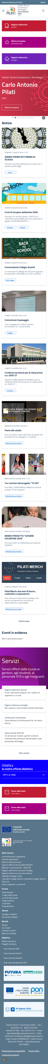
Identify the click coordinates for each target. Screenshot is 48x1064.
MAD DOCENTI (27, 864)
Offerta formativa (9, 941)
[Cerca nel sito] (43, 10)
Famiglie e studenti (9, 914)
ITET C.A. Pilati (9, 774)
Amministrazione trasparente (13, 856)
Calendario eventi (9, 930)
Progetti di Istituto (9, 944)
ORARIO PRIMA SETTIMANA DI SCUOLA (20, 158)
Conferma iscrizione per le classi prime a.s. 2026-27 (24, 374)
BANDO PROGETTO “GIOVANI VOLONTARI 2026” (19, 537)
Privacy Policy (33, 1051)
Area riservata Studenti (13, 958)
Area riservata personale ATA (15, 962)
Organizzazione (8, 900)
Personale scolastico (10, 917)
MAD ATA (27, 867)
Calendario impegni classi (12, 876)
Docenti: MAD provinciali (11, 862)
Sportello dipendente (10, 859)
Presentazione (7, 892)
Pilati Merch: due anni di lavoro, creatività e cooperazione (20, 592)
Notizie (4, 925)
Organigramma (8, 906)
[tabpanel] (24, 93)
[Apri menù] (3, 11)
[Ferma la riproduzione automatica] (43, 118)
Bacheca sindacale (9, 933)
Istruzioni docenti (25, 873)
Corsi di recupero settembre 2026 (21, 212)
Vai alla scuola (10, 107)
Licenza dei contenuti (10, 1055)
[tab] (13, 117)
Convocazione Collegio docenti (20, 267)
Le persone (6, 903)
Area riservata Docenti (13, 953)
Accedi (43, 2)
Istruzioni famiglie (25, 870)
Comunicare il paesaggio (17, 320)
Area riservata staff (11, 948)
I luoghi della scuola (9, 895)
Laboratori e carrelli (15, 884)
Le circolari (6, 927)
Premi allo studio (13, 430)
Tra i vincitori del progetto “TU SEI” (22, 483)
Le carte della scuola (10, 897)
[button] (24, 974)
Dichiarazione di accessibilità (13, 1051)
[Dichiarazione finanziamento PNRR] (15, 830)
